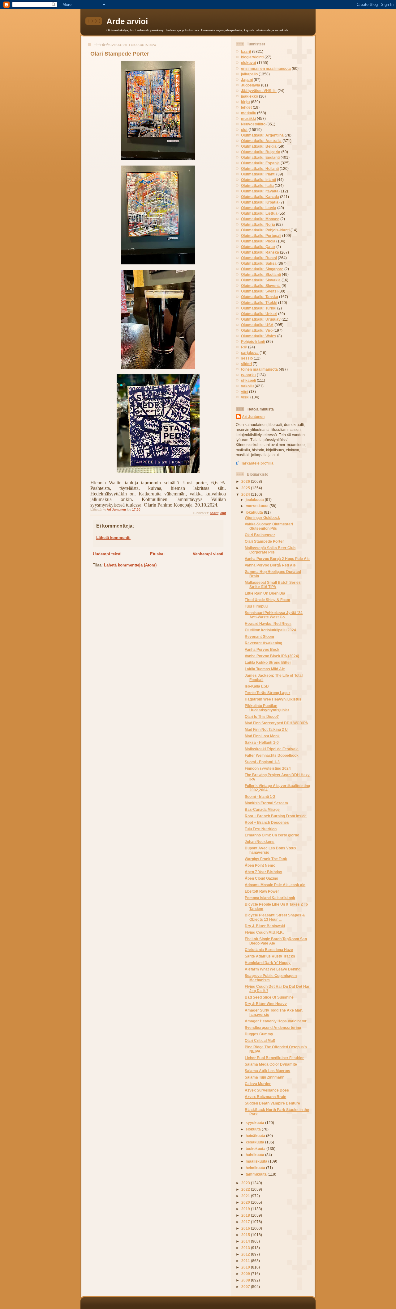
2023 (246, 1183)
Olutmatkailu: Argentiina (262, 135)
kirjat (245, 102)
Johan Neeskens (259, 842)
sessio (247, 358)
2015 (246, 1235)
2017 (246, 1222)
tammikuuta (257, 1174)
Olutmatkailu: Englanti (260, 157)
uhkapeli (248, 380)
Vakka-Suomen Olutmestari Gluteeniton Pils (269, 526)
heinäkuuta (256, 1136)
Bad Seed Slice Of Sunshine (269, 997)
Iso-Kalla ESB (257, 686)
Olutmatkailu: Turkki (258, 308)
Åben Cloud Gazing (261, 878)
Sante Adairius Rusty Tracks (270, 956)
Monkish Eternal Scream (266, 803)
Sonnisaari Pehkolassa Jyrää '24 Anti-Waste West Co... (274, 615)
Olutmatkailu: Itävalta (259, 191)
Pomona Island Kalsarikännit (270, 898)
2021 (246, 1196)
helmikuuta (256, 1168)
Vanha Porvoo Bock (262, 649)
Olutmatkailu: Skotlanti (261, 274)
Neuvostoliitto (253, 124)
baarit (214, 513)
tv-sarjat (248, 375)
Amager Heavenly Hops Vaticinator (276, 1021)
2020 (246, 1202)
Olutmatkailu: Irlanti (258, 174)
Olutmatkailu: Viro (257, 330)
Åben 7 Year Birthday (263, 872)
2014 (246, 1241)
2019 (246, 1209)
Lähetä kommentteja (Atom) (130, 565)
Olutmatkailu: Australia (261, 141)
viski (245, 397)
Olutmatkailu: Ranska (260, 252)
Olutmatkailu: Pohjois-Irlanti (265, 230)
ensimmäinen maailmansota (266, 68)
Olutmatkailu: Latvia (258, 208)
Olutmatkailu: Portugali (261, 236)
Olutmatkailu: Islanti (258, 180)
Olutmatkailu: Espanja (260, 163)
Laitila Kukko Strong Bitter (268, 662)
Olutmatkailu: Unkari (259, 314)
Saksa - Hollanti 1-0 (262, 742)
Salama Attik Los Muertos (267, 1071)
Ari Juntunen (253, 417)
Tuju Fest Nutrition (261, 829)
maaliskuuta (257, 1161)
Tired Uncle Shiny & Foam (267, 600)
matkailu (248, 113)
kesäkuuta (255, 1142)
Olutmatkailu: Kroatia (259, 202)
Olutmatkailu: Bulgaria (260, 152)
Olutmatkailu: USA (257, 325)
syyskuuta (255, 1123)
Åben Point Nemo (260, 865)
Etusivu (157, 554)
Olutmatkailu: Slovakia (261, 280)
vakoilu (247, 386)
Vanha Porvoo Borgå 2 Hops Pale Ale (277, 559)
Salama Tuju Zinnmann (264, 1077)
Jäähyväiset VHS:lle (259, 91)
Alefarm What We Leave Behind (272, 969)
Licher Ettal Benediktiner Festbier (274, 1058)
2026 (246, 481)
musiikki (248, 118)
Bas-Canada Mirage (262, 809)
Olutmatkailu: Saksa (259, 263)
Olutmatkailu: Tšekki (259, 303)
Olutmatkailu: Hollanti (260, 168)
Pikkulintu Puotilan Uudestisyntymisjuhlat (267, 708)
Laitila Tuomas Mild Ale (265, 669)
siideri (246, 364)
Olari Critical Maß (260, 1040)
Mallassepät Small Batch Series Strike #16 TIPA (273, 584)
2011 (246, 1261)
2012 (246, 1254)
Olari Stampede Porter (264, 541)
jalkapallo (249, 74)
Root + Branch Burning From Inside (276, 816)
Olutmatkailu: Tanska (259, 297)
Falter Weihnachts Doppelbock (272, 755)
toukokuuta (256, 1149)
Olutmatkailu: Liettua (259, 213)
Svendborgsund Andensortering (273, 1027)
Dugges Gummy (259, 1034)
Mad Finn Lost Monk (262, 736)
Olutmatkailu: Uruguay (261, 319)
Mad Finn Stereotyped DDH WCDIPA (276, 723)
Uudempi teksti (107, 554)
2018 (246, 1215)
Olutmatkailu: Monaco (260, 219)
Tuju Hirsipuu (256, 606)
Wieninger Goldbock (262, 518)
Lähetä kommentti (113, 537)
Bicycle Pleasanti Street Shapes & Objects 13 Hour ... (275, 917)
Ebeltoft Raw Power (262, 891)
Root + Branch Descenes (267, 822)
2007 (246, 1287)
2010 (246, 1267)
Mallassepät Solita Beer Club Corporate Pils (270, 550)
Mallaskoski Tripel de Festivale (272, 749)
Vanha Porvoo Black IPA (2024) (272, 656)
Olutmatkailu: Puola (258, 241)
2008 (246, 1280)
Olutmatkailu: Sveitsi (259, 291)
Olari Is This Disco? (262, 716)
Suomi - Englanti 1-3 (262, 762)
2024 (246, 494)
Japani (247, 80)
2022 (246, 1189)
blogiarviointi (252, 57)
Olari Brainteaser (260, 535)
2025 (246, 488)
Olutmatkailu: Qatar (258, 247)
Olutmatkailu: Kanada (260, 197)
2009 (246, 1274)
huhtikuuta (255, 1155)
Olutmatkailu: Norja (258, 224)
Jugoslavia (250, 85)
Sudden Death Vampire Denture (272, 1103)
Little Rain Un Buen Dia (265, 593)
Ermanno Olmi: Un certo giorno (272, 835)
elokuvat (248, 63)
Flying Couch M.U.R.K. (264, 932)
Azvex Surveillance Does (267, 1090)
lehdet (246, 107)
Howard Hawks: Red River (268, 623)
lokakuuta (255, 512)
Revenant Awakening (263, 643)
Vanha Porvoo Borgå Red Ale (270, 565)
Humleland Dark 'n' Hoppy (268, 963)
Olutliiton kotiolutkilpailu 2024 (270, 630)
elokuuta (254, 1129)
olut (223, 513)
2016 (246, 1228)
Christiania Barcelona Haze (269, 950)
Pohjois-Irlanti (253, 341)
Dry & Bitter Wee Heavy (266, 1004)
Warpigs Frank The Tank (266, 859)
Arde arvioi (127, 21)
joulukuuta (255, 500)
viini (244, 391)
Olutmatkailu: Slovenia (261, 286)
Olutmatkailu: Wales (258, 336)
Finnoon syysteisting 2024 (268, 768)
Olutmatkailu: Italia (257, 185)
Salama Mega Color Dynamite (271, 1064)
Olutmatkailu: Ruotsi (259, 258)
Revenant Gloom (259, 636)
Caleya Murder (258, 1084)
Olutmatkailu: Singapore (262, 269)
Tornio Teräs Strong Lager (267, 693)
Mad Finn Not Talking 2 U (266, 729)
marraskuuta (257, 506)
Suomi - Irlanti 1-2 (260, 796)
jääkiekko (249, 96)
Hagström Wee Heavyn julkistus (273, 699)
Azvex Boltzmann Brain (265, 1097)
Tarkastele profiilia (257, 463)
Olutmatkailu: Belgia (259, 146)
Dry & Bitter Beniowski (265, 926)
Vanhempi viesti (208, 554)
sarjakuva (250, 353)
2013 (246, 1248)
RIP (244, 347)
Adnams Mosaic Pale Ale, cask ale (275, 885)
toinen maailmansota (259, 369)
